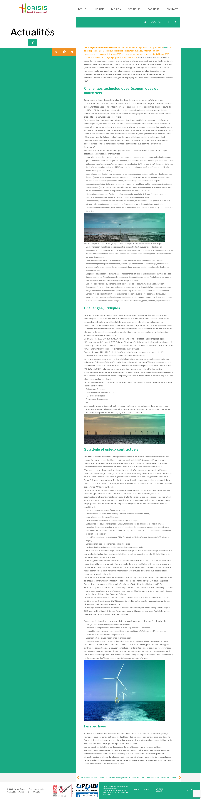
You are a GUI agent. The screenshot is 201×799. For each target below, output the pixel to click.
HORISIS (99, 9)
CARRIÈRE (153, 9)
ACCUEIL (82, 9)
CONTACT (172, 9)
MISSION (116, 9)
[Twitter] (175, 22)
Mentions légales (159, 790)
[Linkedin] (168, 22)
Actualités (156, 22)
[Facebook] (171, 22)
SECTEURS (134, 9)
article (166, 47)
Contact (137, 790)
